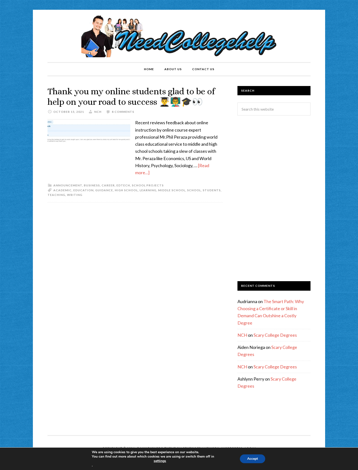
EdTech (123, 185)
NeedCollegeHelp (179, 36)
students (212, 190)
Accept (252, 458)
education (83, 190)
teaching (56, 195)
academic (62, 190)
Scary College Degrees (275, 335)
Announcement (67, 185)
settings (160, 461)
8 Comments (123, 112)
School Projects (148, 185)
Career (108, 185)
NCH (242, 335)
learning (148, 190)
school (194, 190)
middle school (171, 190)
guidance (104, 190)
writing (74, 195)
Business (92, 185)
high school (126, 190)
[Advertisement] (274, 198)
